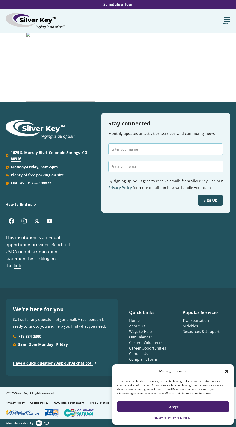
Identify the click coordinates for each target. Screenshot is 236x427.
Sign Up (210, 200)
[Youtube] (49, 221)
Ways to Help (140, 331)
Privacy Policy (162, 418)
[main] (118, 67)
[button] (226, 371)
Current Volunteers (146, 342)
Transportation (196, 320)
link (17, 266)
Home (134, 320)
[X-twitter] (36, 221)
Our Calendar (140, 337)
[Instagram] (24, 221)
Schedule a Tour (118, 4)
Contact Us (138, 354)
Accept (173, 406)
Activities (190, 326)
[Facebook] (11, 221)
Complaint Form (143, 359)
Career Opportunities (147, 348)
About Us (137, 326)
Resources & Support (201, 331)
